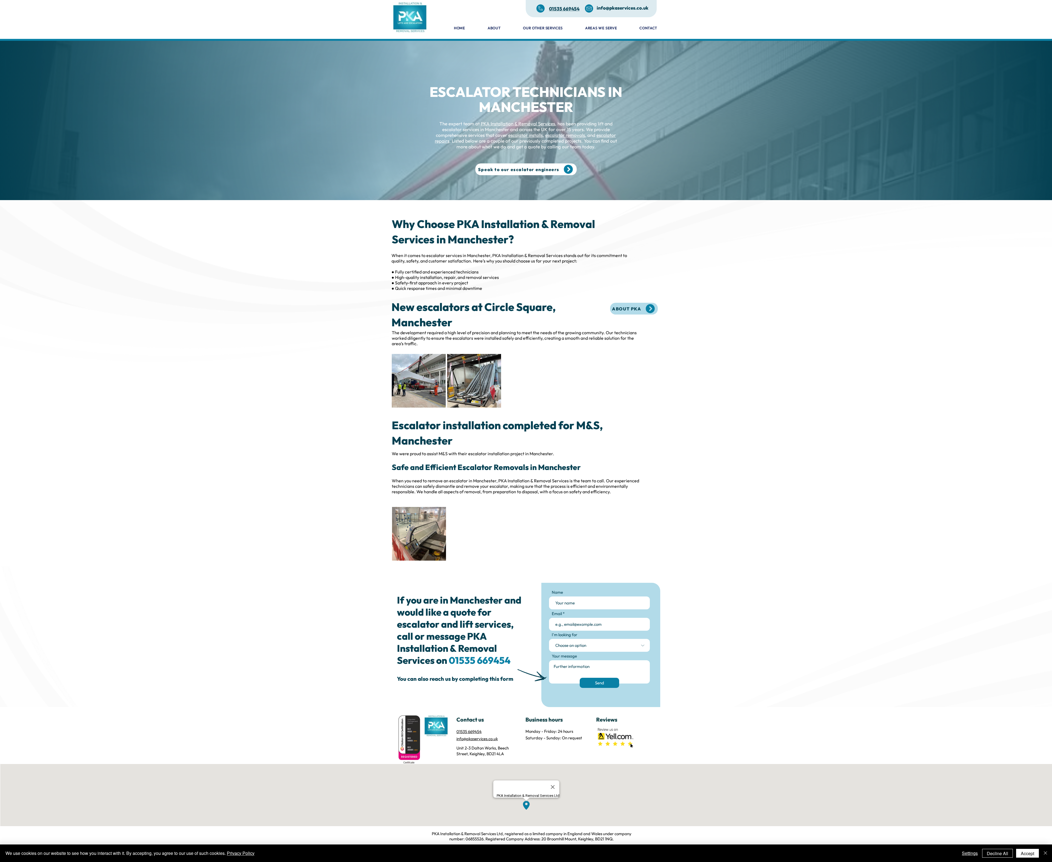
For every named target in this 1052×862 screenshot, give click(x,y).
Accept (1027, 853)
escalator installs (525, 135)
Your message (564, 656)
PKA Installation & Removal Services (518, 123)
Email (557, 614)
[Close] (1045, 853)
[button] (592, 28)
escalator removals (565, 135)
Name (557, 592)
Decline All (997, 853)
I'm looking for (564, 635)
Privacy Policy (241, 853)
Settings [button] (970, 853)
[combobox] (599, 645)
